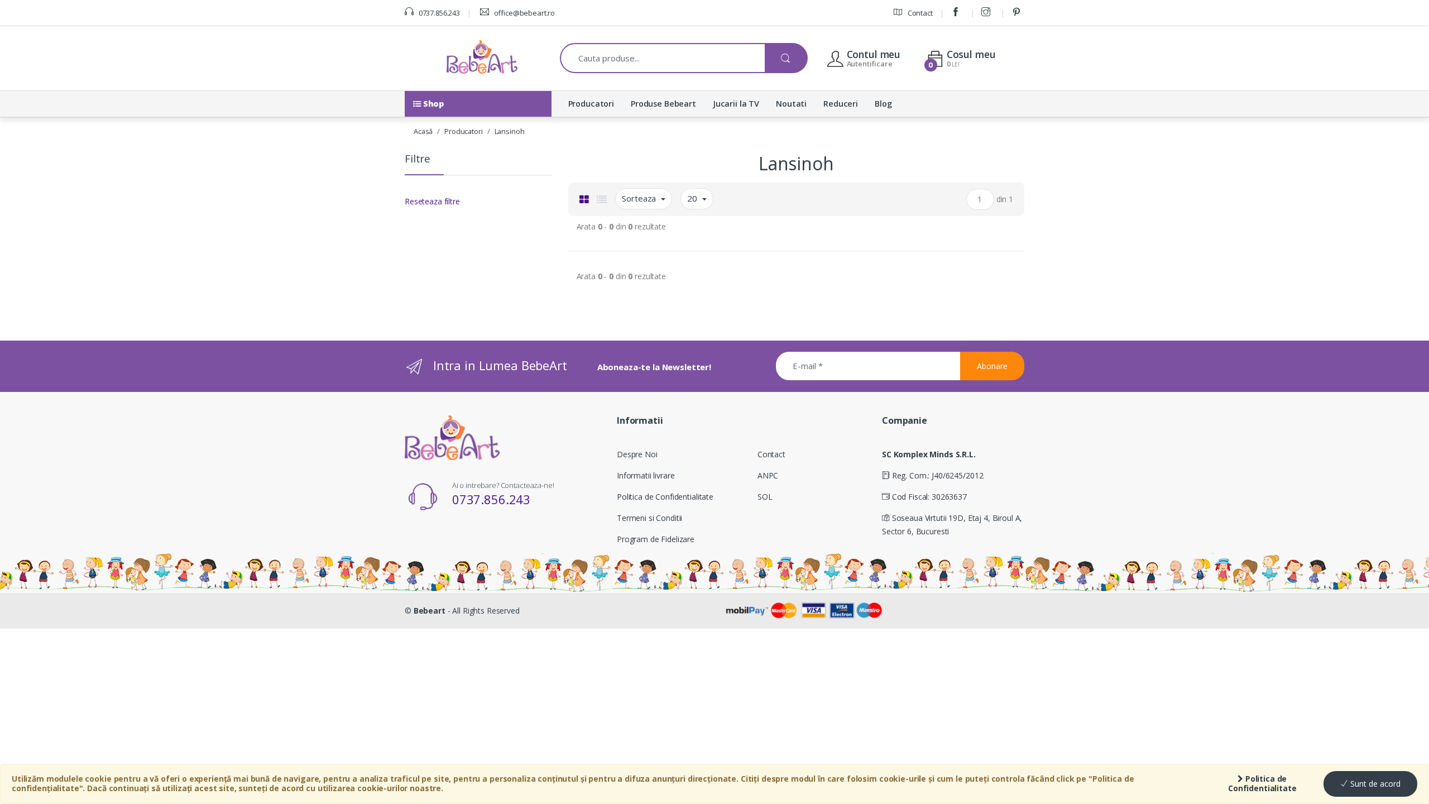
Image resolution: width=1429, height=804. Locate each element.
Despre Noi (637, 454)
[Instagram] (987, 13)
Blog (883, 103)
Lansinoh (510, 131)
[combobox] (663, 58)
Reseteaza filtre (432, 201)
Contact (919, 13)
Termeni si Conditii (649, 518)
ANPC (767, 475)
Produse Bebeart (663, 103)
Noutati (791, 103)
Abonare (992, 366)
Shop (432, 103)
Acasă (423, 131)
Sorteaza (640, 198)
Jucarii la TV (736, 103)
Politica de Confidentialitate (1262, 783)
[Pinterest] (1018, 13)
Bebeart (429, 610)
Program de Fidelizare (655, 539)
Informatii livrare (645, 475)
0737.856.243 (438, 13)
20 (693, 198)
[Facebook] (957, 13)
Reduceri (840, 103)
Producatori (591, 103)
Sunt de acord (1374, 783)
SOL (765, 496)
